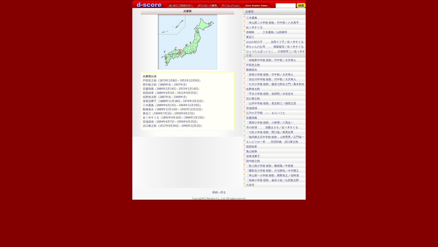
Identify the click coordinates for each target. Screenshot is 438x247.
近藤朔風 (251, 117)
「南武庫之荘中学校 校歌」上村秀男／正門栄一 (275, 137)
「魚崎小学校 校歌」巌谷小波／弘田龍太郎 (272, 180)
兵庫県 (249, 11)
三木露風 (251, 17)
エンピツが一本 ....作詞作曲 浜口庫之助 (272, 141)
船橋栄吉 (251, 69)
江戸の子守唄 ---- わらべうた (265, 113)
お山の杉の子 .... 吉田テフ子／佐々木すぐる (275, 41)
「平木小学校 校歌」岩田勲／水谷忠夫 (269, 93)
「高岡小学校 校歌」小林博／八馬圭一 (269, 122)
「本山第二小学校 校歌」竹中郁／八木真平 (272, 22)
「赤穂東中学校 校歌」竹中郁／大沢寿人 (271, 60)
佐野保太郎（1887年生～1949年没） (165, 97)
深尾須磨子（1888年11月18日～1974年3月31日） (174, 101)
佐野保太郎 (253, 89)
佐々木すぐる (254, 27)
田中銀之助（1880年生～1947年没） (165, 84)
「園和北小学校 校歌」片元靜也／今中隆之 (272, 170)
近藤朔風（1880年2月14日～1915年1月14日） (172, 88)
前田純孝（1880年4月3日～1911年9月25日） (171, 92)
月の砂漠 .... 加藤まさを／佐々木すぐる (272, 127)
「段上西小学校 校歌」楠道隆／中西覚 (269, 165)
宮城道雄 (251, 108)
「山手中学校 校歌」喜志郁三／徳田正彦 (271, 103)
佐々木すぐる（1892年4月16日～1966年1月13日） (174, 117)
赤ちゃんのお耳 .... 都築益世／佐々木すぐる (275, 46)
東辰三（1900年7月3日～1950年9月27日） (169, 113)
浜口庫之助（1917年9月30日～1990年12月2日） (173, 125)
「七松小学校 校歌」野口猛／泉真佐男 (269, 132)
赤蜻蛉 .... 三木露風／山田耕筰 (266, 32)
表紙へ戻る (219, 192)
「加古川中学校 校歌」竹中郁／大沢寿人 (271, 79)
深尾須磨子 (253, 156)
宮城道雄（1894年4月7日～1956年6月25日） (171, 121)
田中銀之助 (253, 161)
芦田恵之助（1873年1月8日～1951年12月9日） (172, 80)
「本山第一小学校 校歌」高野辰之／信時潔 (272, 175)
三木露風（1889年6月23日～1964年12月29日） (172, 105)
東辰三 (250, 37)
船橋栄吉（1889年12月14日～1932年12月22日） (173, 109)
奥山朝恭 (251, 151)
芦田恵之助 (253, 65)
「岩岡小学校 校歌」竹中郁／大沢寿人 (269, 74)
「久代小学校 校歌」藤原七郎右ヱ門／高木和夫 (275, 84)
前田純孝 (251, 146)
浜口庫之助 (253, 98)
